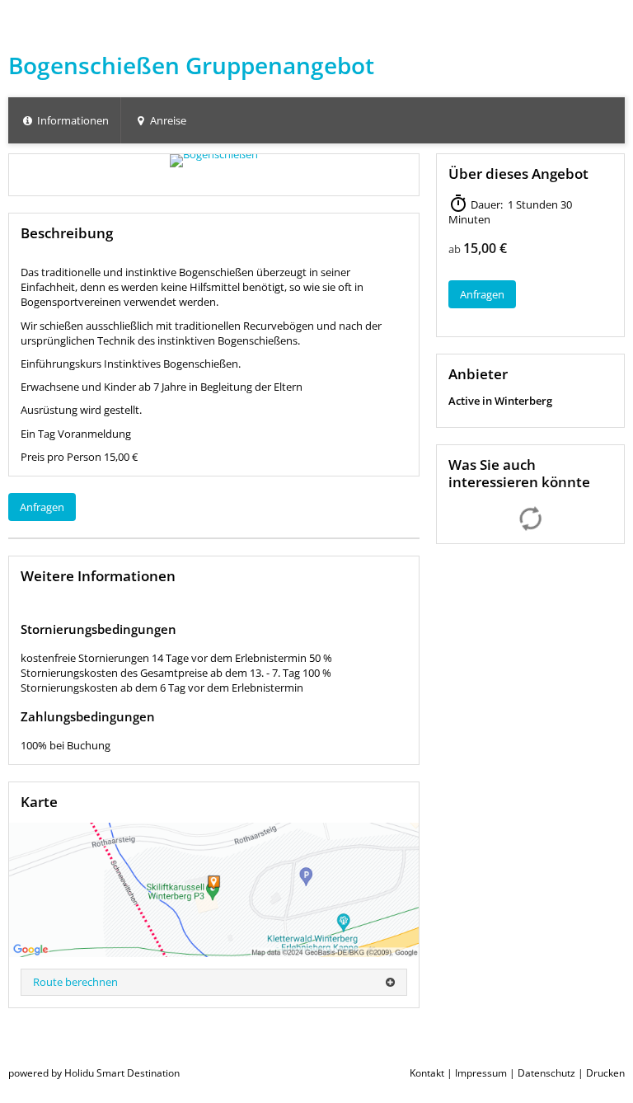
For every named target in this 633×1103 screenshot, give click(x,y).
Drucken (605, 1073)
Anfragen (42, 507)
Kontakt (427, 1073)
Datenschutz (546, 1073)
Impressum (481, 1073)
